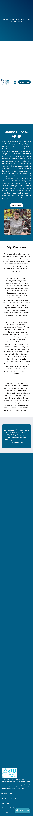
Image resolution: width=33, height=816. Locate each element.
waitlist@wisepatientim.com (15, 435)
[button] (15, 82)
